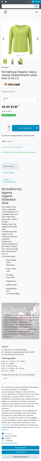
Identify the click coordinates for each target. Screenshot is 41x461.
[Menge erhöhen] (8, 126)
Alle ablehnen (20, 452)
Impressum (6, 425)
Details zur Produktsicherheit (9, 181)
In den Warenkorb (25, 128)
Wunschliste (8, 141)
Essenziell (9, 433)
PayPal (7, 438)
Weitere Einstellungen (9, 443)
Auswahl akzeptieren (20, 457)
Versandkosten (18, 147)
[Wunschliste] (29, 1)
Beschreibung (8, 166)
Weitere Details (8, 173)
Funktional (9, 441)
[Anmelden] (2, 1)
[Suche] (36, 6)
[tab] (10, 166)
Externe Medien (11, 436)
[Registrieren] (6, 1)
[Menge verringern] (8, 129)
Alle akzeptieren (20, 448)
